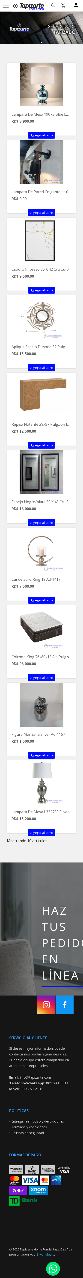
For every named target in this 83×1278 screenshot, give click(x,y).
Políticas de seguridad (27, 1133)
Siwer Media (45, 1254)
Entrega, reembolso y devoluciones (37, 1121)
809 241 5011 (57, 1083)
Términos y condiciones (29, 1127)
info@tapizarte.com (35, 1077)
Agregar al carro (41, 135)
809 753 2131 (32, 1088)
